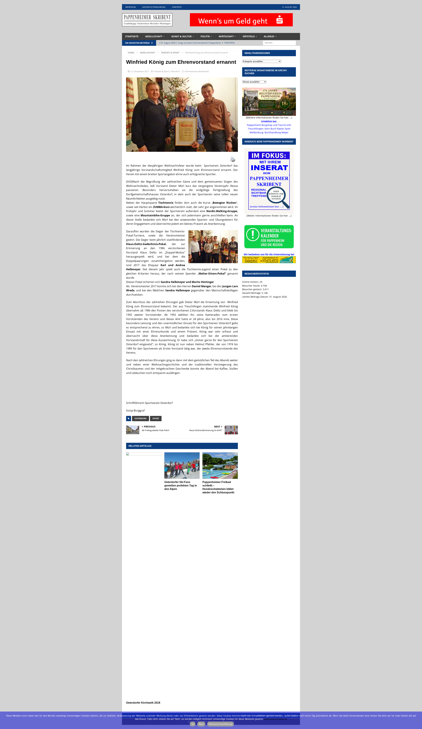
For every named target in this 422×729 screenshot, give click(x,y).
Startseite (177, 7)
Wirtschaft (226, 36)
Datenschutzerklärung (153, 7)
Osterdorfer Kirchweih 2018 (143, 702)
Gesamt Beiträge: (252, 292)
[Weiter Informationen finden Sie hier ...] (269, 215)
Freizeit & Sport (161, 71)
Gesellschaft (153, 36)
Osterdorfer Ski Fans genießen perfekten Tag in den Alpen (180, 485)
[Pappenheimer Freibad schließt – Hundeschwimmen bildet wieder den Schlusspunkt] (220, 465)
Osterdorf (175, 71)
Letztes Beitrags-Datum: (255, 296)
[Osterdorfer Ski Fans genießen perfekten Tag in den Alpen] (182, 465)
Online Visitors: (251, 281)
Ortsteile (249, 36)
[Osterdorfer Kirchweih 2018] (144, 576)
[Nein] (418, 720)
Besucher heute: (251, 285)
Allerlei (269, 36)
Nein (201, 724)
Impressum (130, 7)
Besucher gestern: (252, 289)
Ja (192, 724)
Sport (155, 418)
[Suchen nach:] (279, 42)
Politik (205, 36)
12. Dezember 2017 (139, 71)
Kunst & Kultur (181, 36)
